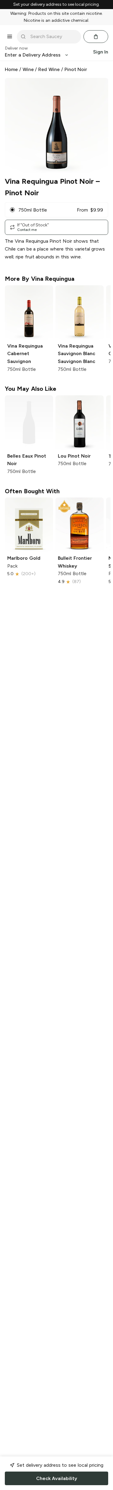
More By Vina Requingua (39, 278)
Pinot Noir (75, 69)
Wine (28, 69)
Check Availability (56, 1478)
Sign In (100, 52)
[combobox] (53, 36)
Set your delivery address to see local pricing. (56, 4)
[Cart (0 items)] (95, 36)
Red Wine (49, 69)
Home (11, 69)
